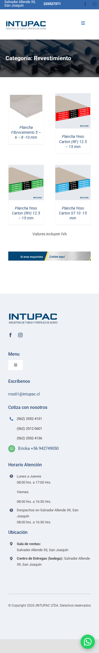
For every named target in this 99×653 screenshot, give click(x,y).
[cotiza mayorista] (49, 253)
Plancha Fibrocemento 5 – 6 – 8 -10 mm (26, 132)
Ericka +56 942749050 (38, 448)
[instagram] (95, 4)
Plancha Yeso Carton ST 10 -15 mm (73, 213)
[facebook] (85, 4)
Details (30, 107)
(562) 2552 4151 (29, 419)
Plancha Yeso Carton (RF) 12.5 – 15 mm (73, 141)
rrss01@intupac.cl (24, 394)
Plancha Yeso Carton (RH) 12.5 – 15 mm (26, 213)
